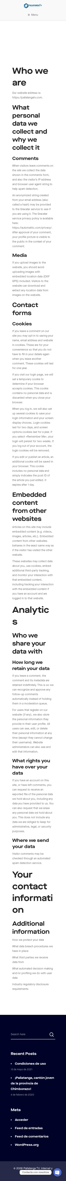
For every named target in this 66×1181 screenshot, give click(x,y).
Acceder (21, 1120)
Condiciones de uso (30, 1064)
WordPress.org (27, 1145)
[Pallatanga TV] (33, 6)
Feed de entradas (29, 1128)
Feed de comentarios (32, 1136)
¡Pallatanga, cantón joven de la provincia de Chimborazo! (32, 1083)
